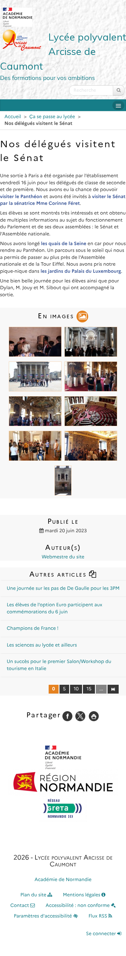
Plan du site (34, 895)
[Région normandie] (63, 782)
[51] (113, 689)
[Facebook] (67, 716)
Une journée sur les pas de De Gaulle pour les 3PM (63, 588)
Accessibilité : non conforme (78, 905)
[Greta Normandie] (63, 809)
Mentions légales (82, 895)
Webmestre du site (63, 557)
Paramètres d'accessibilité (43, 916)
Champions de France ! (33, 628)
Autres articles (59, 574)
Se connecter (101, 934)
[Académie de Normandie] (63, 757)
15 (88, 689)
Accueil (12, 117)
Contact (20, 905)
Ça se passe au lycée (52, 117)
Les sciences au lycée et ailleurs (42, 645)
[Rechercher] (119, 90)
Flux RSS (98, 916)
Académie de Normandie (63, 880)
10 (76, 689)
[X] (80, 716)
